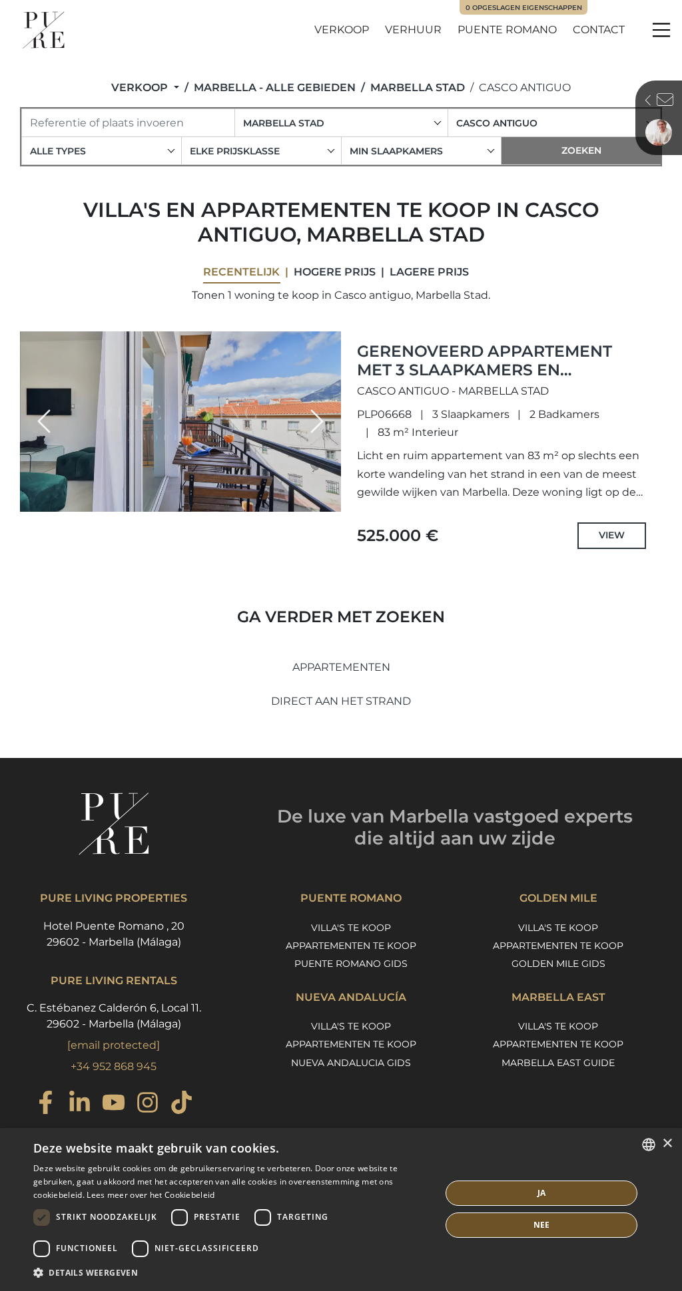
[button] (44, 421)
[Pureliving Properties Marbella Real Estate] (43, 30)
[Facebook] (45, 1104)
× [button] (667, 1144)
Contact (599, 29)
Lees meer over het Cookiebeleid (150, 1194)
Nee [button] (541, 1224)
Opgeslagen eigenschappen (524, 7)
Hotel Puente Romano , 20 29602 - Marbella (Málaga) (113, 934)
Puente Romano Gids (351, 964)
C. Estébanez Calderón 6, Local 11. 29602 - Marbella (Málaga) (114, 1016)
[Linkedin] (79, 1104)
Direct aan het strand (341, 701)
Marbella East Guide (558, 1063)
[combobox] (341, 122)
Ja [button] (541, 1193)
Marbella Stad (417, 87)
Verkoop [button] (140, 87)
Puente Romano (507, 29)
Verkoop (341, 29)
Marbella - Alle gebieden (275, 87)
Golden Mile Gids (558, 964)
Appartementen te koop (351, 946)
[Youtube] (113, 1104)
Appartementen (341, 667)
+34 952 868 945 (114, 1066)
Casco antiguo (525, 87)
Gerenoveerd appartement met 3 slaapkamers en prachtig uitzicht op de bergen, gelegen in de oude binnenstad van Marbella (485, 388)
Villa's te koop (351, 928)
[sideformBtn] (644, 102)
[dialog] (341, 1209)
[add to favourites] (327, 500)
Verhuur (413, 29)
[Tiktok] (181, 1104)
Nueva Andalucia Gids (351, 1063)
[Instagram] (147, 1104)
